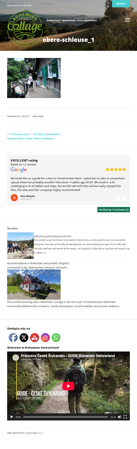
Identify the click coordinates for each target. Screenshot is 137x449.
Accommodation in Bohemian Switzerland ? (33, 263)
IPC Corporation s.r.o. (32, 432)
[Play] (12, 417)
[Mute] (119, 417)
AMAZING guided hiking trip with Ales (52, 236)
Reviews (12, 228)
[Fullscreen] (125, 417)
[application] (68, 385)
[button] (123, 198)
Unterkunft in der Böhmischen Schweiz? (31, 267)
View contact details (19, 5)
